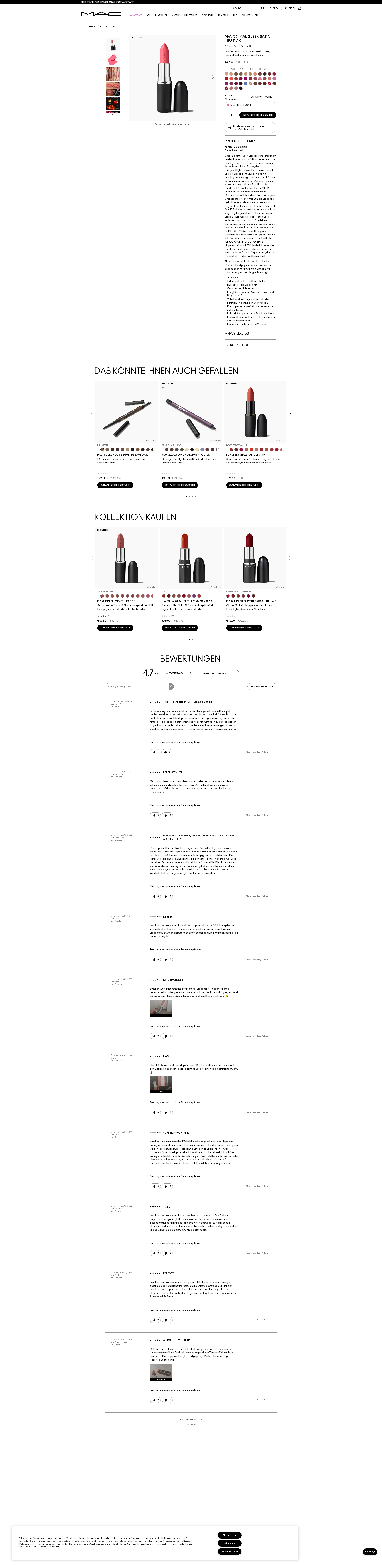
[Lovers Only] (241, 78)
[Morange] (231, 78)
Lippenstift (113, 26)
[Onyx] (133, 450)
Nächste (191, 1424)
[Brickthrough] (272, 450)
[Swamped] (182, 450)
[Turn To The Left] (236, 450)
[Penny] (138, 450)
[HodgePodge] (236, 74)
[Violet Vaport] (226, 83)
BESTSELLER (161, 15)
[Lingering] (122, 450)
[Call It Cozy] (250, 74)
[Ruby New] (277, 450)
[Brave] (265, 78)
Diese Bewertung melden (257, 752)
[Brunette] (102, 450)
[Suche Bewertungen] (171, 686)
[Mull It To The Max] (107, 596)
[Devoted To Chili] (231, 450)
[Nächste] (154, 449)
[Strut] (148, 450)
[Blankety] (250, 83)
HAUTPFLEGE (190, 15)
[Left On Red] (226, 78)
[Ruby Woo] (184, 596)
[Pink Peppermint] (236, 88)
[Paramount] (265, 83)
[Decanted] (207, 450)
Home (84, 26)
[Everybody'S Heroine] (194, 596)
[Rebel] (236, 83)
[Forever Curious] (199, 596)
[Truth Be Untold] (255, 83)
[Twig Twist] (133, 596)
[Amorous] (231, 83)
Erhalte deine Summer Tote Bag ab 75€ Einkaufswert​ (107, 2)
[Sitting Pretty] (255, 78)
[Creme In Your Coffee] (260, 74)
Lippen (102, 26)
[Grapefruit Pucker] (260, 78)
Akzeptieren (230, 1535)
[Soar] (128, 596)
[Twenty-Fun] (241, 450)
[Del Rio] (260, 83)
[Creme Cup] (269, 78)
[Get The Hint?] (148, 596)
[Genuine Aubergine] (112, 450)
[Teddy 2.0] (246, 450)
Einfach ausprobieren (262, 97)
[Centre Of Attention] (269, 83)
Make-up (93, 26)
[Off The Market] (256, 450)
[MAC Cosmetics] (101, 14)
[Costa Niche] (172, 450)
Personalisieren (230, 1551)
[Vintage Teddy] (212, 450)
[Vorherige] (99, 449)
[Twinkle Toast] (187, 450)
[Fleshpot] (226, 74)
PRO (235, 15)
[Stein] (241, 74)
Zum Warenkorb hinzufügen (258, 115)
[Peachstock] (231, 74)
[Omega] (128, 450)
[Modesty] (231, 88)
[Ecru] (197, 450)
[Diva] (169, 596)
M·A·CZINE (223, 15)
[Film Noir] (265, 74)
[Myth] (255, 74)
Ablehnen (229, 1543)
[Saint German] (274, 78)
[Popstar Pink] (245, 78)
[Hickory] (117, 450)
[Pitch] (192, 450)
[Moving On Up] (267, 450)
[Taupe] (112, 596)
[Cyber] (241, 88)
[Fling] (107, 450)
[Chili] (164, 596)
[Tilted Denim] (245, 83)
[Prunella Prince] (167, 450)
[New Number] (177, 450)
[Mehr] (143, 596)
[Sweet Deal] (138, 596)
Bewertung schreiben (214, 673)
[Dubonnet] (269, 74)
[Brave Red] (274, 74)
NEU (149, 15)
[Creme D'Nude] (245, 74)
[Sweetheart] (236, 78)
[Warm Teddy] (117, 596)
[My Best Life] (251, 450)
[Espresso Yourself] (274, 83)
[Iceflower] (202, 450)
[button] (161, 1008)
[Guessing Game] (241, 83)
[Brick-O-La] (250, 78)
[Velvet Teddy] (102, 596)
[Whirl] (122, 596)
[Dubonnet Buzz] (262, 450)
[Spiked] (143, 450)
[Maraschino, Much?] (226, 88)
